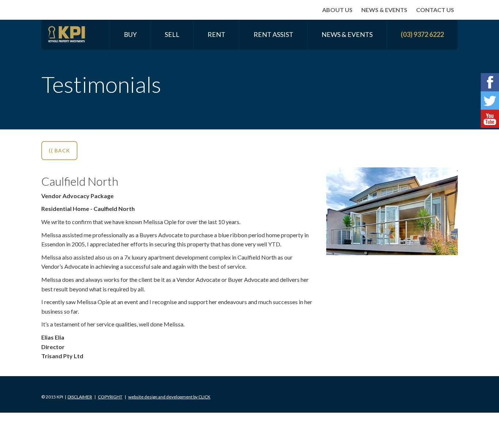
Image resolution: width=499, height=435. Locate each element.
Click (169, 397)
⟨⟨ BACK (59, 150)
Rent (216, 34)
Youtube (490, 119)
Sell (172, 34)
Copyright (110, 397)
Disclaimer (80, 397)
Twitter (490, 100)
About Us (337, 9)
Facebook (490, 82)
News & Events (384, 9)
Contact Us (435, 9)
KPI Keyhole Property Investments (66, 34)
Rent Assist (273, 34)
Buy (130, 34)
